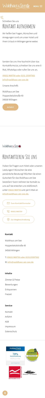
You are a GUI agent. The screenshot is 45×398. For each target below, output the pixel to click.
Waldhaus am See (15, 358)
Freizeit (8, 294)
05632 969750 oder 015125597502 (23, 257)
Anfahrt (10, 107)
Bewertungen (11, 284)
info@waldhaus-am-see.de (15, 79)
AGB (7, 321)
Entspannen (10, 289)
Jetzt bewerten (15, 363)
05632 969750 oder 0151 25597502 (18, 75)
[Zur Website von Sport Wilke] (30, 372)
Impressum (10, 326)
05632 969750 (14, 189)
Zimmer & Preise (12, 279)
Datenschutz (11, 331)
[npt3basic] (16, 6)
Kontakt (8, 311)
